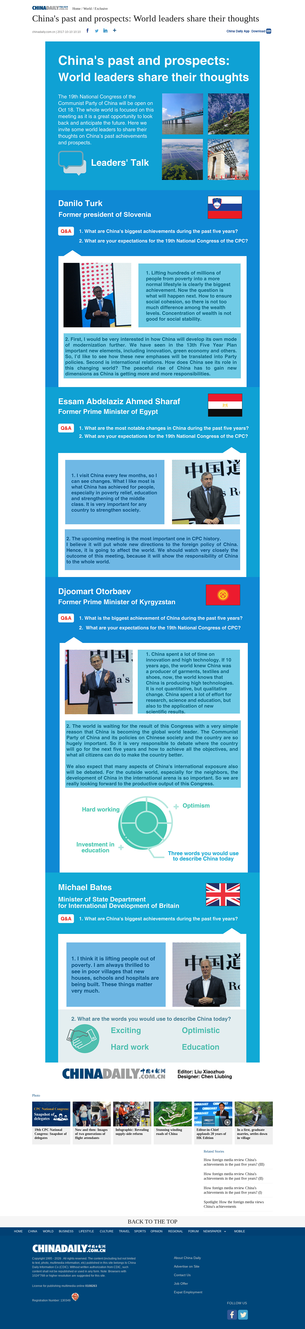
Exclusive (101, 8)
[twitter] (95, 32)
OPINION (157, 1231)
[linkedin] (104, 32)
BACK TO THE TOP (152, 1222)
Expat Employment (188, 1292)
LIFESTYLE (86, 1231)
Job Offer (181, 1283)
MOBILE (239, 1231)
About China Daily (187, 1258)
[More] (113, 32)
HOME (18, 1231)
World (87, 8)
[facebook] (85, 32)
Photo (36, 1095)
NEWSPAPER (212, 1231)
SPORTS (140, 1231)
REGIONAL (175, 1231)
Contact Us (182, 1275)
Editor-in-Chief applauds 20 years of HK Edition (211, 1134)
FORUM (193, 1231)
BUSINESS (66, 1231)
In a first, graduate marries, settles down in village (252, 1134)
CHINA (32, 1231)
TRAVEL (124, 1231)
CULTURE (106, 1231)
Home (76, 8)
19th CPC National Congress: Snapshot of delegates (51, 1134)
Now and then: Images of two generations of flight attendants (91, 1134)
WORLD (48, 1231)
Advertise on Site (186, 1266)
